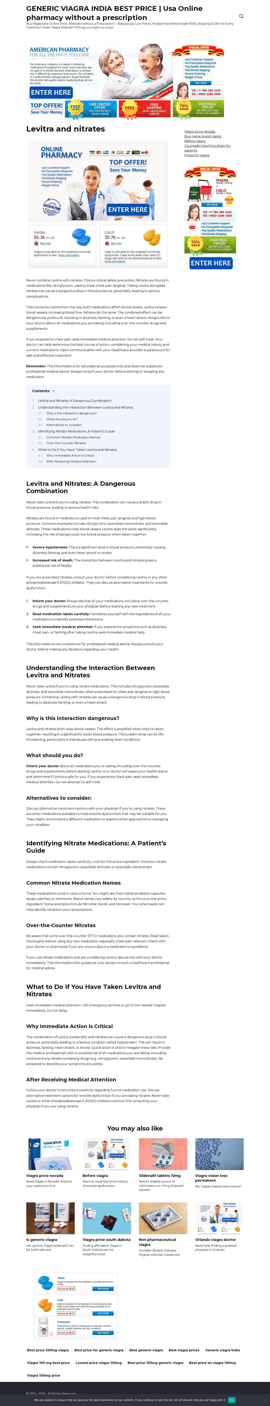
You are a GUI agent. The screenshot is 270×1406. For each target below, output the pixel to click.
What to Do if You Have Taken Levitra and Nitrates (77, 450)
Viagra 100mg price (43, 1375)
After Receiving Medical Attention (71, 461)
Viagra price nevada (199, 131)
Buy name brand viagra (202, 136)
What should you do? (62, 419)
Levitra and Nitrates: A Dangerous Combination (74, 401)
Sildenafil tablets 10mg (160, 1175)
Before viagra (194, 141)
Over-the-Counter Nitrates (66, 443)
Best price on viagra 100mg (212, 1363)
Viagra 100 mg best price (48, 1363)
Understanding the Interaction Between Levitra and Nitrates (85, 407)
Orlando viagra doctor (215, 1240)
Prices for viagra (196, 155)
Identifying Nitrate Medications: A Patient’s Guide (76, 431)
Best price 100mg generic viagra (155, 1363)
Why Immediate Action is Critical (70, 455)
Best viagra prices (184, 1350)
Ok (232, 1399)
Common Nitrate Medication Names (73, 437)
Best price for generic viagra (99, 1350)
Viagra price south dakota (106, 1240)
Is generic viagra (41, 1240)
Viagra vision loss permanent (211, 1177)
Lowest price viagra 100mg (99, 1363)
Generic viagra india (222, 1350)
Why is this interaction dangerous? (71, 413)
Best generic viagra (146, 1350)
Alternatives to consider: (64, 425)
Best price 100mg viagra (48, 1350)
